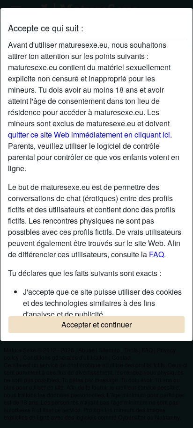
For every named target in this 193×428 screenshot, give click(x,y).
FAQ (156, 254)
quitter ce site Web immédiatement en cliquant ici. (90, 134)
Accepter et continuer (96, 324)
